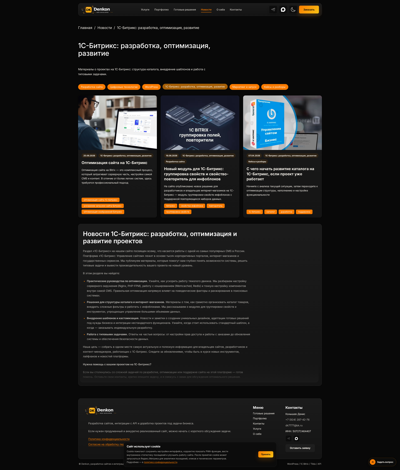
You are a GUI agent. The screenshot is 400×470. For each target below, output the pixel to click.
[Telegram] (273, 9)
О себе (221, 9)
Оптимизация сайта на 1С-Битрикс (114, 162)
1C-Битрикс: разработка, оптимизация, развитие (126, 155)
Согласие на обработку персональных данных (118, 444)
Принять (265, 454)
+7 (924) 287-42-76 (297, 419)
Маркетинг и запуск (244, 86)
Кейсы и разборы (274, 86)
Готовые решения (185, 9)
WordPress (151, 86)
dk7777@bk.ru (293, 425)
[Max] (283, 9)
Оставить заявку (300, 447)
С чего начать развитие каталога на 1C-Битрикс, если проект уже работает (280, 174)
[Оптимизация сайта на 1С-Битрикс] (117, 122)
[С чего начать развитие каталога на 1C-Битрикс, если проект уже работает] (282, 122)
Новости (206, 9)
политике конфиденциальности (160, 462)
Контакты (236, 9)
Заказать (309, 9)
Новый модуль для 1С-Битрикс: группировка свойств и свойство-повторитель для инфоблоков (196, 174)
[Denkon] (97, 10)
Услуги (145, 9)
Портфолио (161, 9)
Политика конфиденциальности (109, 439)
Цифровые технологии (124, 86)
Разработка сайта (92, 86)
